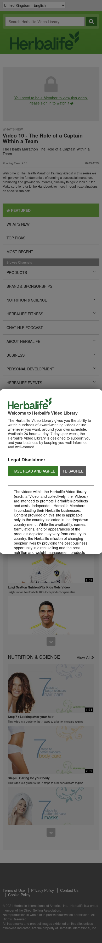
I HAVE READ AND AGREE (32, 471)
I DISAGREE (73, 471)
